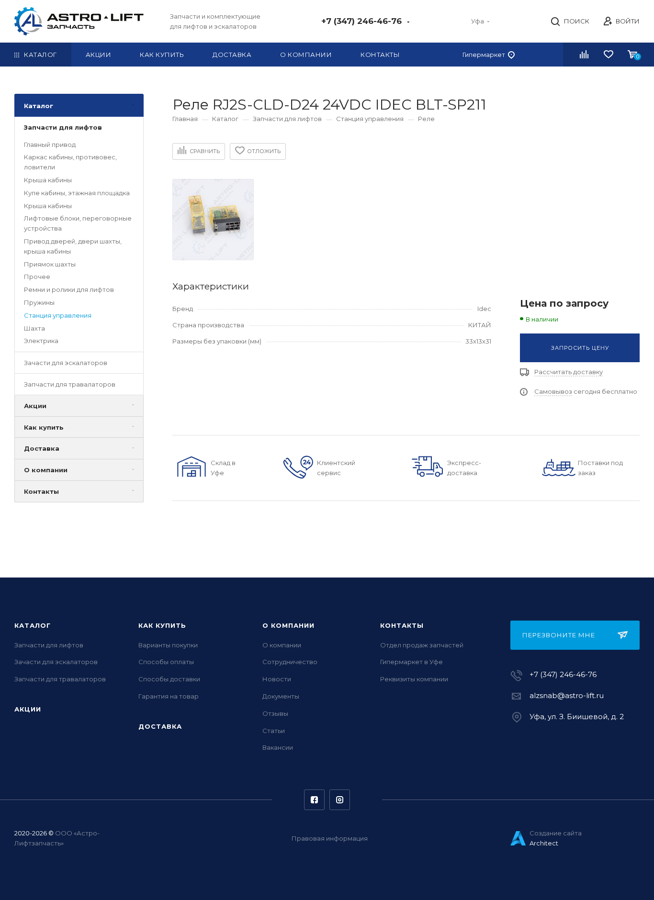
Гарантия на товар (168, 696)
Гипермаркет (483, 54)
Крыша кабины (48, 180)
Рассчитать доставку (568, 372)
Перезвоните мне (558, 635)
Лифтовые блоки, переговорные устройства (78, 224)
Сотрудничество (289, 662)
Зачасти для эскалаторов (65, 363)
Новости (276, 679)
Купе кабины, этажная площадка (77, 193)
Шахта (34, 328)
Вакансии (277, 747)
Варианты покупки (168, 645)
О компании (46, 470)
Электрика (41, 341)
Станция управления (57, 315)
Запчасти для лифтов (63, 127)
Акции (35, 406)
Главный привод (50, 144)
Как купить (44, 427)
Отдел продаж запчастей (421, 645)
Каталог (38, 106)
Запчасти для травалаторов (69, 384)
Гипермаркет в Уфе (411, 662)
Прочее (37, 277)
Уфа (477, 21)
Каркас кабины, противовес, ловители (70, 162)
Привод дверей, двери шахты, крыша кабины (73, 246)
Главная (185, 118)
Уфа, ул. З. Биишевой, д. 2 (577, 716)
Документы (280, 696)
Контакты (41, 491)
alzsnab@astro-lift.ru (567, 695)
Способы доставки (169, 679)
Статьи (273, 730)
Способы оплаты (166, 662)
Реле (426, 118)
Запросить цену (580, 347)
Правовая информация (330, 838)
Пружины (39, 302)
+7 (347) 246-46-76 (362, 21)
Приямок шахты (50, 264)
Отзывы (275, 713)
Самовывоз (553, 391)
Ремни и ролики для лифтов (69, 290)
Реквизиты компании (414, 679)
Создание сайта (556, 833)
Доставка (41, 449)
